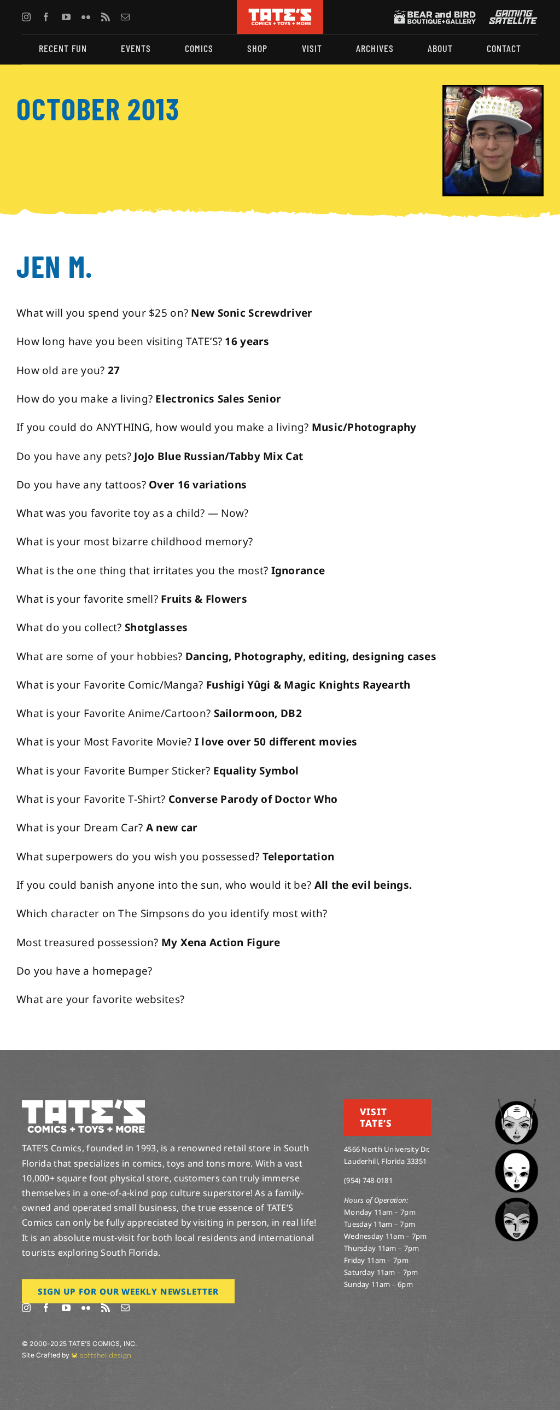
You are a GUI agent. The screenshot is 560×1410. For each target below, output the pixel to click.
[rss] (105, 17)
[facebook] (46, 17)
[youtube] (66, 17)
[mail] (125, 17)
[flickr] (85, 17)
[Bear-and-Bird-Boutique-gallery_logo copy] (435, 15)
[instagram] (26, 17)
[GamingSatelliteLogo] (510, 15)
